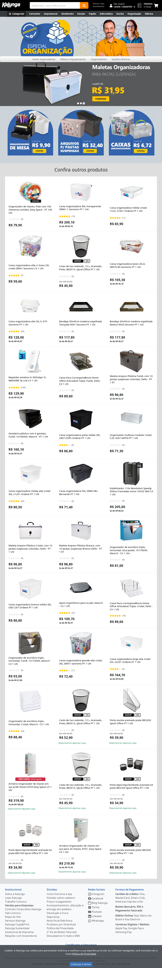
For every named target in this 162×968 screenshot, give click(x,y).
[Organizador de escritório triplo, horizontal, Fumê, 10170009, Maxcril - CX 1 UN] (30, 643)
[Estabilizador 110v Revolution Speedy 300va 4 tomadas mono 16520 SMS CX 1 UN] (131, 474)
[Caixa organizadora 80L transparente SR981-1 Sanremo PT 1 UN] (81, 192)
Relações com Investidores (21, 936)
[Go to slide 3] (84, 103)
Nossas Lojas (98, 3)
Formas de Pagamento (129, 889)
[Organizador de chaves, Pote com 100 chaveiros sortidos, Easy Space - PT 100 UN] (30, 192)
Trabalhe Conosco (16, 901)
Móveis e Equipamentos (73, 59)
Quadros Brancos (121, 59)
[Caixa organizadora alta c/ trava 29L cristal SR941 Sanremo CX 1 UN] (30, 246)
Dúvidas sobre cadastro (61, 898)
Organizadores (99, 59)
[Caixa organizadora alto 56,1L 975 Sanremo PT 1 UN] (30, 307)
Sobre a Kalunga (15, 894)
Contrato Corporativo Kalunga (23, 909)
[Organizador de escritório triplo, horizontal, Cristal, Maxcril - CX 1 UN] (30, 700)
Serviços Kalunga (15, 920)
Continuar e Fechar (81, 964)
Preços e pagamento (59, 901)
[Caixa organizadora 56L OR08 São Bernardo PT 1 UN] (81, 474)
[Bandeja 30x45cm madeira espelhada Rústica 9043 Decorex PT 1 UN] (131, 307)
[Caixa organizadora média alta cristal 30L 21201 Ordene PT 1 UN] (30, 474)
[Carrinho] (156, 5)
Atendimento (98, 6)
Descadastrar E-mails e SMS (63, 936)
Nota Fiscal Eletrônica (59, 920)
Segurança (53, 917)
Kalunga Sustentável (17, 928)
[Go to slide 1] (78, 103)
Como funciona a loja (59, 894)
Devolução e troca (57, 913)
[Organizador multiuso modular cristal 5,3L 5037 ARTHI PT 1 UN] (131, 419)
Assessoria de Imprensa (19, 932)
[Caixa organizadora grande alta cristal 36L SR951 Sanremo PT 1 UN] (81, 643)
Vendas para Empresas (19, 905)
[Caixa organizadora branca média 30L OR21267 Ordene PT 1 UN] (30, 588)
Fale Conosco (13, 913)
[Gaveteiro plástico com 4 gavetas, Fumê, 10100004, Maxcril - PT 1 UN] (30, 419)
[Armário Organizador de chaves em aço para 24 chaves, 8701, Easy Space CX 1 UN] (81, 830)
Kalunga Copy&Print (17, 924)
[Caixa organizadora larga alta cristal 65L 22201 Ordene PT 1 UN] (131, 643)
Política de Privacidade (60, 928)
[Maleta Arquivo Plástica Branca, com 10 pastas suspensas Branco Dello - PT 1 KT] (81, 531)
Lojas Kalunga (13, 898)
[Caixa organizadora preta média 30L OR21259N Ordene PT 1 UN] (81, 419)
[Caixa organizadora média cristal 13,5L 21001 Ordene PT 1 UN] (131, 192)
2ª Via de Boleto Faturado (62, 932)
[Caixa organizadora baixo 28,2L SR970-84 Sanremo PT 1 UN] (131, 246)
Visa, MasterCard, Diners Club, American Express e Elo (130, 897)
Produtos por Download (61, 924)
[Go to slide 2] (81, 103)
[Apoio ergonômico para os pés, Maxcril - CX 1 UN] (81, 588)
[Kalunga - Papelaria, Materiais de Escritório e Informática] (11, 4)
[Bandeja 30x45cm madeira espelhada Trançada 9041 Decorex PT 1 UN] (81, 307)
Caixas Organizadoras (43, 59)
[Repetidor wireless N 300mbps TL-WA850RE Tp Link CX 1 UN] (30, 361)
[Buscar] (84, 5)
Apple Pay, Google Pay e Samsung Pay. (132, 928)
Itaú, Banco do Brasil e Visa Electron (133, 917)
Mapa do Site (13, 917)
